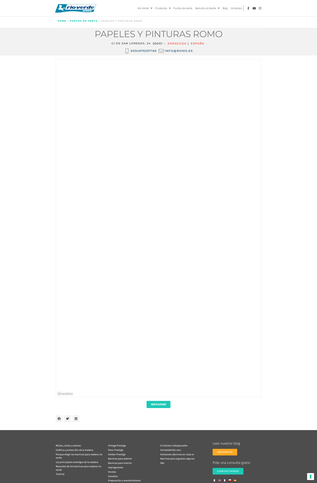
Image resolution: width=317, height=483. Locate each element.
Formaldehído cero (170, 450)
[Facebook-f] (248, 8)
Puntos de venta (182, 8)
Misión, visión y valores (68, 445)
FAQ (162, 463)
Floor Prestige (115, 450)
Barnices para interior (120, 463)
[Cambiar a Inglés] (220, 479)
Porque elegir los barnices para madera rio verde (79, 456)
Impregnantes (115, 467)
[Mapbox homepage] (65, 394)
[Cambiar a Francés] (225, 479)
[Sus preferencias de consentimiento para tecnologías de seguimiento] (310, 476)
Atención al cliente (205, 8)
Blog (225, 8)
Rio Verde (143, 8)
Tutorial (60, 474)
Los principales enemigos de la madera (77, 462)
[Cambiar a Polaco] (230, 479)
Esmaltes (113, 476)
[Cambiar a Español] (235, 479)
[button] (59, 418)
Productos (161, 8)
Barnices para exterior (120, 458)
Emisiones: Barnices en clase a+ (177, 454)
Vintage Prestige (117, 445)
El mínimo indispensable (173, 445)
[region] (158, 228)
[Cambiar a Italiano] (215, 479)
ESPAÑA (197, 43)
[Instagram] (260, 8)
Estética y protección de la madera (74, 450)
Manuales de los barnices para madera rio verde (78, 468)
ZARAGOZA (177, 43)
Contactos (236, 8)
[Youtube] (254, 8)
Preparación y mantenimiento (124, 480)
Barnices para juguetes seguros (177, 458)
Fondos (112, 472)
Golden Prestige (116, 454)
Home (62, 20)
